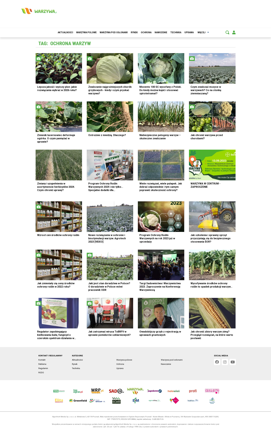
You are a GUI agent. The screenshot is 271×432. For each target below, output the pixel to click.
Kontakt (41, 360)
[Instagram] (225, 362)
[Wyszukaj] (227, 32)
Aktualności (65, 32)
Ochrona (146, 32)
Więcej (201, 32)
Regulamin (43, 368)
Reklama (42, 364)
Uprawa (189, 32)
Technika (175, 32)
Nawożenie (161, 32)
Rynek (134, 32)
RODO (41, 372)
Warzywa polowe (86, 32)
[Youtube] (233, 362)
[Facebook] (217, 362)
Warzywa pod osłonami (114, 32)
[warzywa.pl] (39, 11)
